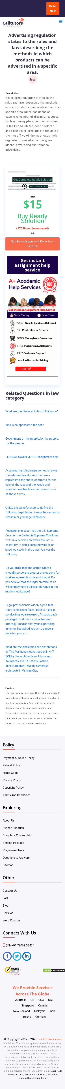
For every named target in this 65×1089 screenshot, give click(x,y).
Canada (42, 1005)
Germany (40, 1016)
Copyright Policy (13, 787)
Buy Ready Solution (32, 218)
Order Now (53, 9)
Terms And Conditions (17, 795)
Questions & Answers (16, 857)
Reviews (8, 913)
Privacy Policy (12, 780)
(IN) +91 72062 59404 (20, 945)
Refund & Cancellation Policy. (32, 1078)
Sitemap (8, 865)
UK (32, 1000)
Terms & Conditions (36, 1074)
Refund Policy (12, 765)
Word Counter (11, 920)
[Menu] (60, 22)
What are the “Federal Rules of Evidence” (31, 411)
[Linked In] (26, 956)
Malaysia (39, 1011)
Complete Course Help (17, 835)
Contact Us (10, 890)
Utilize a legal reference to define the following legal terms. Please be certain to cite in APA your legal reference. (32, 512)
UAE (50, 1000)
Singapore (27, 1005)
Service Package (13, 843)
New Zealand (21, 1011)
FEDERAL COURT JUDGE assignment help (31, 457)
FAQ (5, 898)
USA (41, 1000)
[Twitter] (16, 956)
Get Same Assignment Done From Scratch (32, 244)
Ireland (26, 1016)
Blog (5, 905)
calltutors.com (50, 1039)
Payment (52, 1074)
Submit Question (13, 828)
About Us (8, 820)
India (52, 1011)
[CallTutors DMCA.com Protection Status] (54, 971)
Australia (20, 1000)
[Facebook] (7, 956)
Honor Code (10, 773)
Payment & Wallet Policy (18, 758)
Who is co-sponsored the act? (24, 425)
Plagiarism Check (13, 850)
